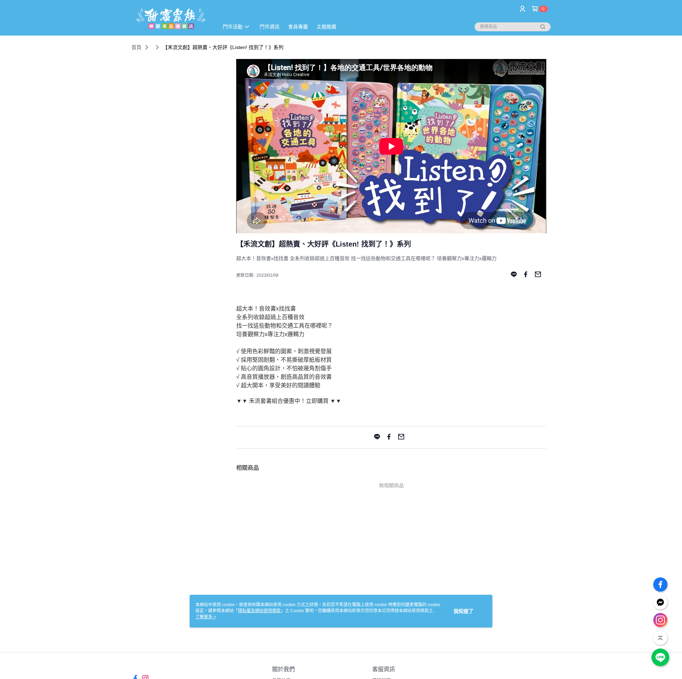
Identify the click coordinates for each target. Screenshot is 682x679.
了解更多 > (205, 616)
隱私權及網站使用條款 (259, 610)
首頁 (136, 47)
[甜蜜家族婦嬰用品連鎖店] (170, 18)
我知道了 (463, 611)
